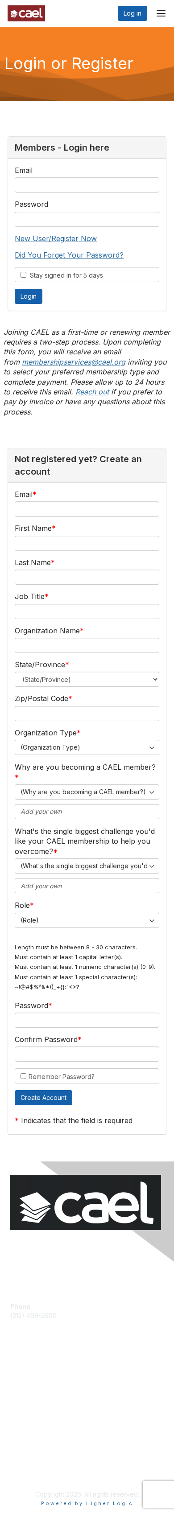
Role (22, 905)
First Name (33, 528)
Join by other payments (45, 1387)
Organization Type (46, 732)
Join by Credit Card (39, 1374)
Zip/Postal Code (41, 698)
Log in (132, 13)
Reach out (92, 391)
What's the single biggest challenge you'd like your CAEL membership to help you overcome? (85, 841)
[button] (43, 1097)
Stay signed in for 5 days (64, 275)
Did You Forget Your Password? (69, 254)
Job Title (30, 596)
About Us (23, 1463)
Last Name (33, 562)
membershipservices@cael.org (73, 361)
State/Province (40, 664)
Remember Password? (62, 1076)
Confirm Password (46, 1039)
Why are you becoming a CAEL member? (85, 767)
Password (31, 204)
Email (24, 170)
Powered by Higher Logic (87, 1503)
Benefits (22, 1395)
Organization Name (47, 630)
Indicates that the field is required (77, 1120)
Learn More (27, 1404)
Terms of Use (30, 1472)
